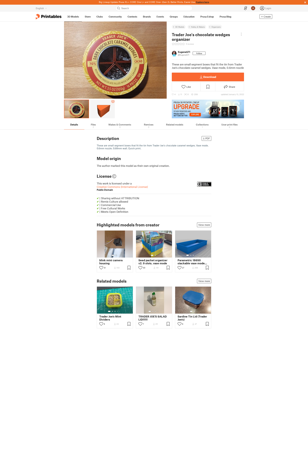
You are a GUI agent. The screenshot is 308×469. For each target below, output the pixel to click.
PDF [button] (207, 138)
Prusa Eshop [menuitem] (207, 16)
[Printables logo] (48, 16)
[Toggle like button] (101, 268)
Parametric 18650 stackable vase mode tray (191, 262)
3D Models (179, 27)
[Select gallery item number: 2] (116, 255)
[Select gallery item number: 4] (196, 255)
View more (204, 224)
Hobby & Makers (198, 27)
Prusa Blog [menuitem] (225, 16)
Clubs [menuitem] (99, 16)
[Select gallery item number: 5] (198, 255)
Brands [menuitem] (147, 16)
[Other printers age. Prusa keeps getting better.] (208, 109)
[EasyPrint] (245, 8)
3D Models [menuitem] (73, 16)
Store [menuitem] (88, 16)
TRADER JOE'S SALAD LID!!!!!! (152, 318)
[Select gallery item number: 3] (193, 255)
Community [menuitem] (115, 16)
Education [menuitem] (189, 16)
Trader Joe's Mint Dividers (110, 318)
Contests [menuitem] (132, 16)
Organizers (216, 27)
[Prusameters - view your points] (253, 8)
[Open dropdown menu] (241, 34)
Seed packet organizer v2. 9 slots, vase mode (152, 262)
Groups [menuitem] (174, 16)
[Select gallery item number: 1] (113, 255)
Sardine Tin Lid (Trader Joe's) (192, 318)
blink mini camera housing (111, 262)
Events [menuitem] (160, 16)
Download (209, 76)
